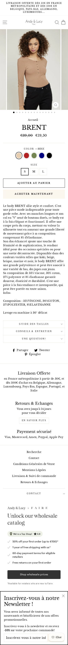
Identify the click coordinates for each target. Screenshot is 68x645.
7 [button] (32, 113)
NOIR (49, 155)
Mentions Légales (34, 470)
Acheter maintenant (34, 194)
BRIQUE (26, 155)
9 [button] (37, 113)
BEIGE (19, 155)
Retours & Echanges (34, 482)
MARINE (42, 155)
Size (34, 165)
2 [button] (17, 113)
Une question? (34, 339)
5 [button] (26, 113)
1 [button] (14, 113)
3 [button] (20, 113)
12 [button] (46, 113)
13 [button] (49, 113)
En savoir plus (34, 420)
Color (34, 149)
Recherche (34, 452)
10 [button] (40, 113)
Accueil (33, 120)
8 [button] (35, 113)
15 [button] (55, 113)
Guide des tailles (34, 324)
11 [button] (43, 113)
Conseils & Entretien (34, 331)
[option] (34, 8)
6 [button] (29, 113)
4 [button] (23, 113)
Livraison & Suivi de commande (34, 476)
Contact (34, 458)
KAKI (34, 155)
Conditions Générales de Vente (34, 464)
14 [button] (52, 113)
